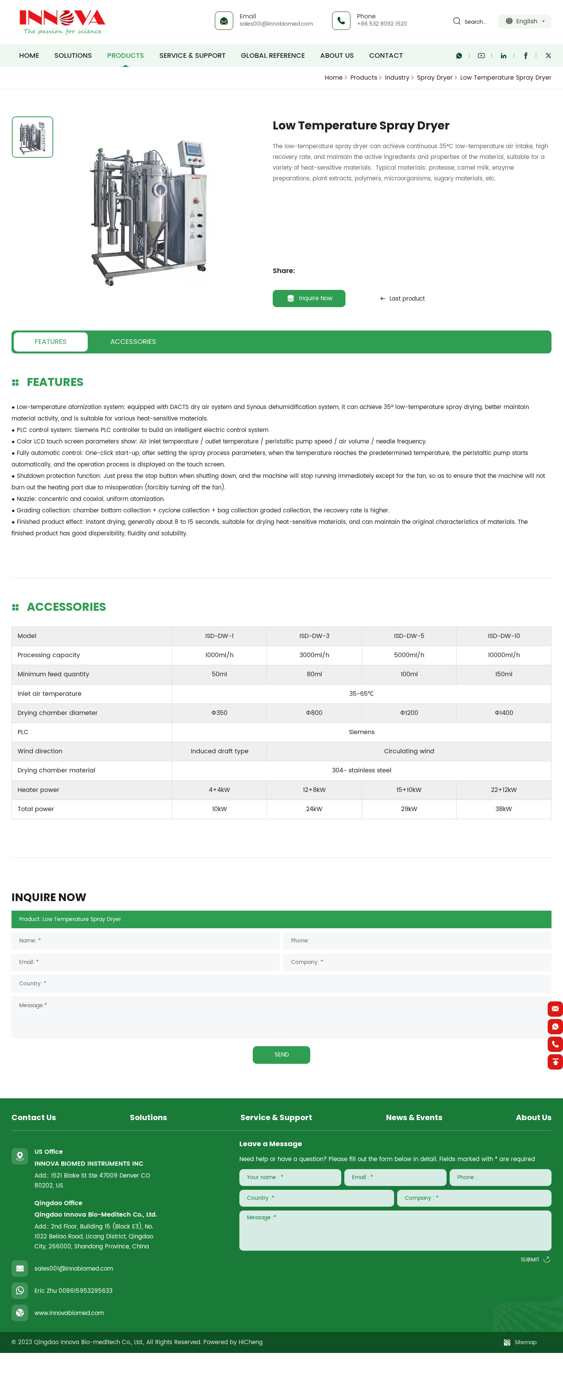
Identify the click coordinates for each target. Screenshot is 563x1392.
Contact (386, 55)
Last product (407, 298)
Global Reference (273, 55)
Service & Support (192, 55)
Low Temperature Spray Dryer (506, 78)
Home (334, 78)
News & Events (414, 1118)
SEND (282, 1054)
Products (125, 55)
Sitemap (526, 1342)
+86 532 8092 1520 (382, 24)
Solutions (73, 55)
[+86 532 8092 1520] (555, 1044)
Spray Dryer (435, 78)
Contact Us (33, 1118)
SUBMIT (530, 1259)
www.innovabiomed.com (69, 1313)
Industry (397, 78)
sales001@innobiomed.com (276, 24)
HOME (29, 55)
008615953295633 (86, 1291)
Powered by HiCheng (233, 1342)
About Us (337, 55)
